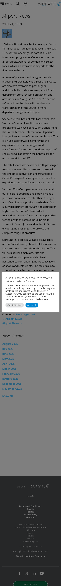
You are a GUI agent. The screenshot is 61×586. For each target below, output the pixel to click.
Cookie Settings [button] (14, 305)
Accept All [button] (31, 305)
